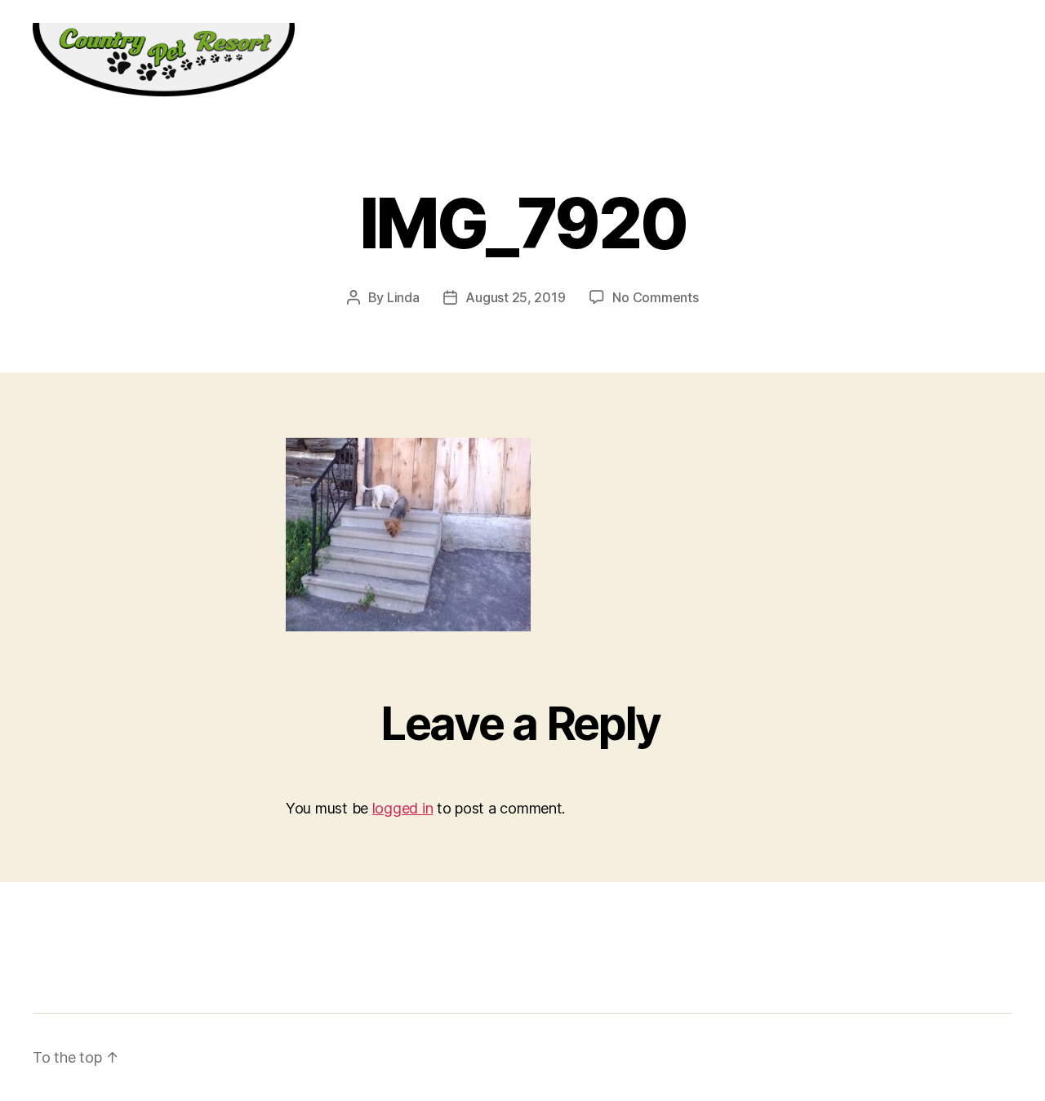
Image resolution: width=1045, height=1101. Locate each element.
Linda (403, 297)
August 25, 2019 (515, 297)
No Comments (655, 297)
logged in (403, 808)
